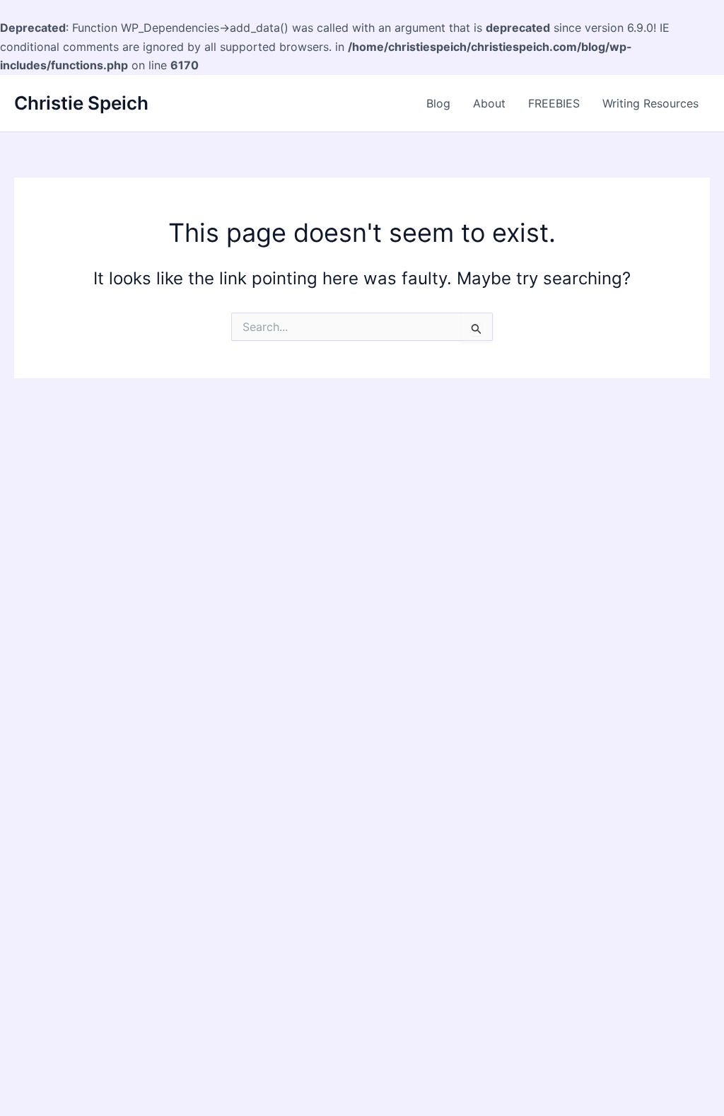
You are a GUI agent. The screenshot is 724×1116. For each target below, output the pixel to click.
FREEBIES (554, 103)
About (489, 103)
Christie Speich (81, 103)
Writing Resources (650, 103)
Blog (438, 103)
